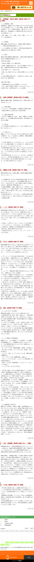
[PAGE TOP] (29, 557)
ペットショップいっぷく (14, 2)
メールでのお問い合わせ (22, 7)
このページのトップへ (30, 92)
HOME (2, 11)
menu (31, 3)
